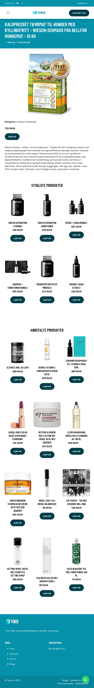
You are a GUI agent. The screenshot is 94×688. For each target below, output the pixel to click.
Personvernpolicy (65, 683)
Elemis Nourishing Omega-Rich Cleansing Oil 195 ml (76, 436)
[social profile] (17, 3)
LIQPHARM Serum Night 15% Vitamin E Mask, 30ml (76, 364)
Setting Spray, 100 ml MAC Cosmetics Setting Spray (17, 572)
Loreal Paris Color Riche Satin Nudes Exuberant (17, 436)
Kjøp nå (12, 136)
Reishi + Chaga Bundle (76, 222)
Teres (12, 648)
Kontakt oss (79, 13)
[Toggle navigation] (8, 12)
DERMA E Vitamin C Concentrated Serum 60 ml (47, 371)
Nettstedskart (81, 683)
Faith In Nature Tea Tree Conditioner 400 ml (76, 572)
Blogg (12, 664)
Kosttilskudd (24, 42)
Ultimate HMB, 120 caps (18, 367)
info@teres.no (82, 3)
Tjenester (13, 654)
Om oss (12, 659)
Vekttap (11, 42)
